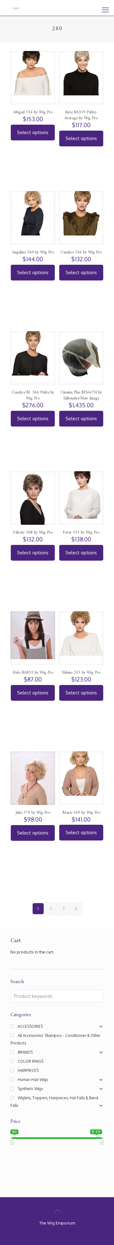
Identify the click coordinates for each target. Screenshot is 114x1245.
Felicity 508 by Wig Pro (33, 532)
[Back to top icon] (57, 1210)
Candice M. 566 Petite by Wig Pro (33, 395)
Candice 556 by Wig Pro (81, 252)
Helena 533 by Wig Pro (81, 672)
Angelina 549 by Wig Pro (33, 252)
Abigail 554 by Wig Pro (33, 112)
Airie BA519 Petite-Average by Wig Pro (81, 115)
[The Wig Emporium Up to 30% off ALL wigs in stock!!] (17, 8)
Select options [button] (32, 132)
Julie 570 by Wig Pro (33, 812)
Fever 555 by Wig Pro (81, 532)
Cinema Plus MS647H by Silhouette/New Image (81, 395)
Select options (81, 419)
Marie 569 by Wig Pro (81, 812)
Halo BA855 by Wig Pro (33, 672)
